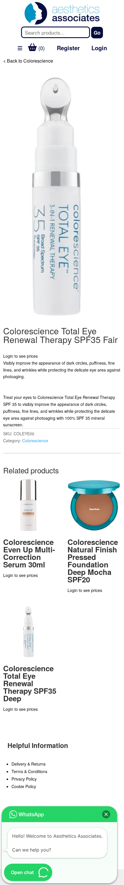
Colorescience (35, 440)
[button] (106, 814)
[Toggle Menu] (7, 63)
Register (68, 48)
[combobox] (55, 32)
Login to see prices (20, 356)
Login (99, 48)
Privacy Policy (24, 779)
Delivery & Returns (29, 764)
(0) (41, 48)
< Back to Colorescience (28, 60)
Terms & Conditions (29, 771)
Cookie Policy (24, 786)
